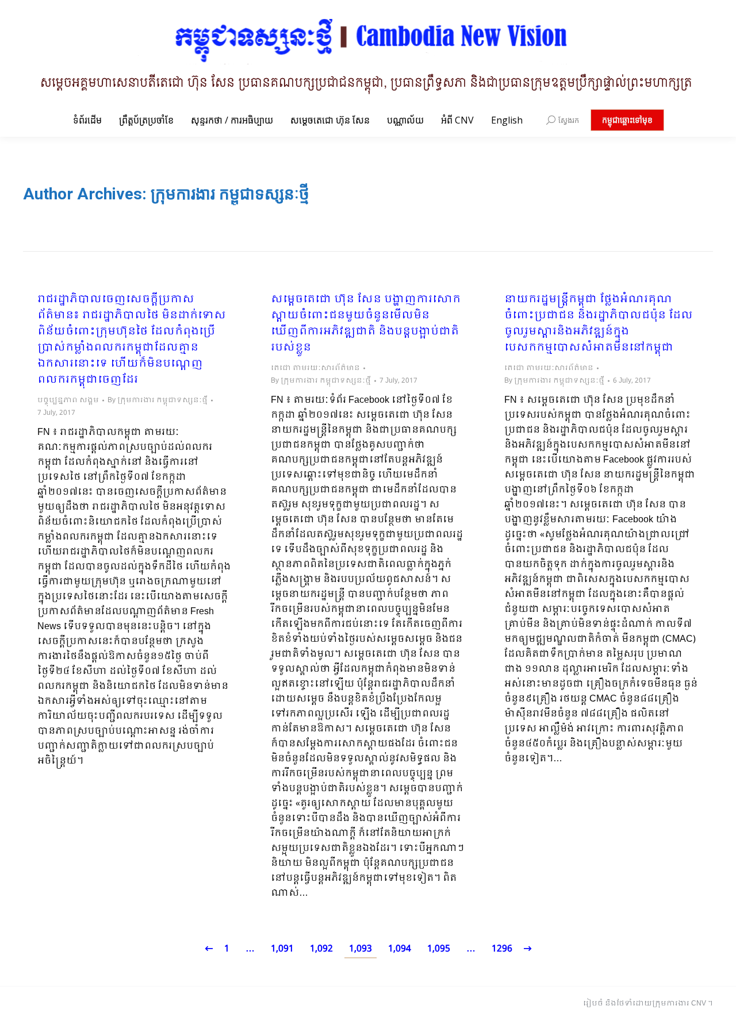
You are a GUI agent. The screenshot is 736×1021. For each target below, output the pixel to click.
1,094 (399, 949)
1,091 (282, 949)
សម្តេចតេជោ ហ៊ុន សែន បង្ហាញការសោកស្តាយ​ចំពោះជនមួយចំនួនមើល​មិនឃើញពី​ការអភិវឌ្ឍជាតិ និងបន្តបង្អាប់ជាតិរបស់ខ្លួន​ (366, 324)
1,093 (360, 949)
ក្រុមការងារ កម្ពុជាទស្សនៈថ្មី (230, 193)
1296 (502, 949)
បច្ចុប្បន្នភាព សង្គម (68, 400)
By (158, 400)
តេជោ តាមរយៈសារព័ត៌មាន (315, 368)
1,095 (438, 949)
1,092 (321, 949)
